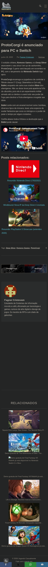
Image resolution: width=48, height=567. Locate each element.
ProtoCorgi (35, 248)
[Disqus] (24, 359)
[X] (18, 564)
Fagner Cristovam (27, 57)
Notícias (41, 57)
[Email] (42, 564)
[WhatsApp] (30, 564)
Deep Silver (11, 248)
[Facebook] (6, 564)
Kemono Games (23, 248)
